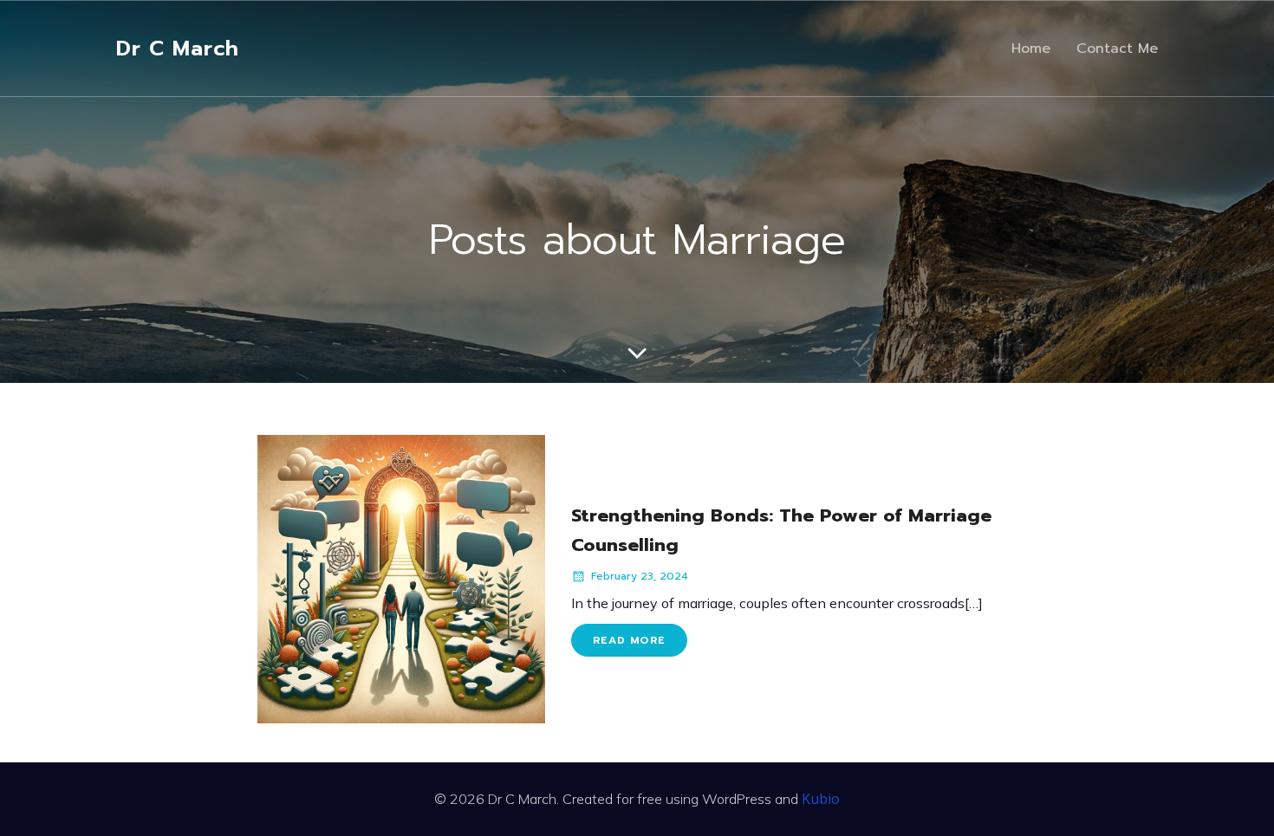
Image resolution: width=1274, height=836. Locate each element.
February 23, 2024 (639, 576)
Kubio (821, 798)
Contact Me (1117, 48)
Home (1030, 48)
